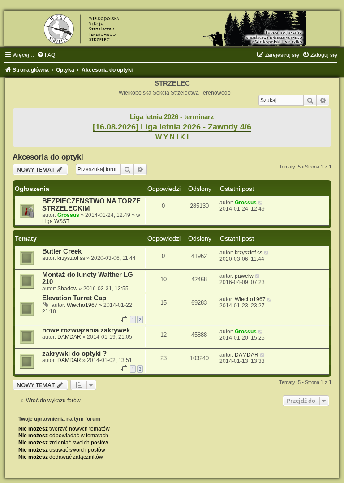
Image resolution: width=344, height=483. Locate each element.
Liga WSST (55, 221)
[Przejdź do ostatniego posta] (261, 202)
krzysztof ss (71, 258)
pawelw (244, 276)
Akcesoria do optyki (48, 157)
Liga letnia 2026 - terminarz (172, 117)
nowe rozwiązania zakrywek (86, 330)
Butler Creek (62, 251)
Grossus (68, 215)
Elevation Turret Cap (74, 298)
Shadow (67, 288)
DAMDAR (69, 337)
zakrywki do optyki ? (74, 353)
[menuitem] (46, 55)
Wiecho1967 (82, 305)
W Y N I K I (172, 137)
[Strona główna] (172, 28)
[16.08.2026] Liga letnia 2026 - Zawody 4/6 (172, 126)
